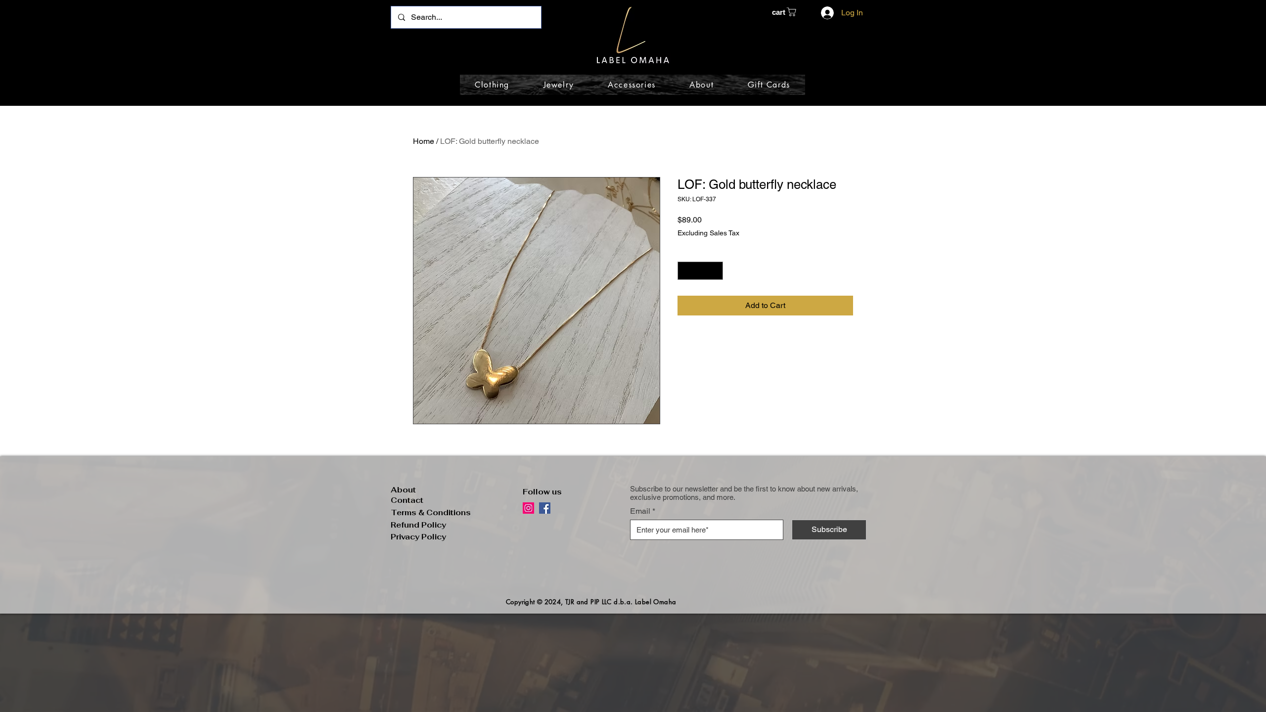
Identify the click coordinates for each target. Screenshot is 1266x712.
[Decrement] (685, 270)
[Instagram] (528, 508)
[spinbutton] (700, 270)
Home (423, 141)
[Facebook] (544, 508)
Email (640, 511)
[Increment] (715, 270)
